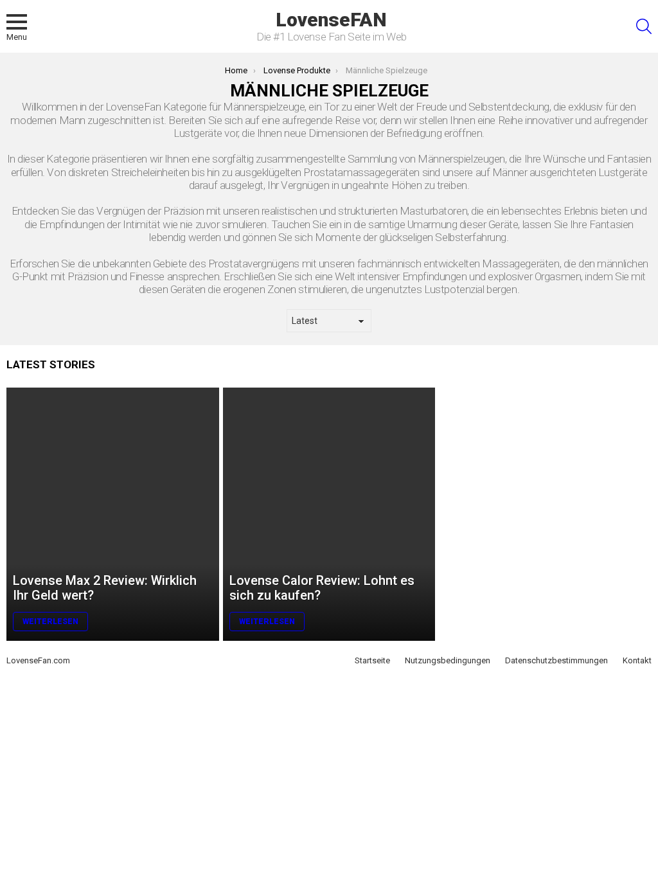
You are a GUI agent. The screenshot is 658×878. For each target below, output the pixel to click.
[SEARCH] (644, 26)
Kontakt (637, 660)
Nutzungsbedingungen (447, 660)
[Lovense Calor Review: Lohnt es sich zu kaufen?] (329, 514)
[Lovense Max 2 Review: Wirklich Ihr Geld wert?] (112, 514)
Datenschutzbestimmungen (556, 660)
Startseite (372, 660)
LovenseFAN (331, 19)
